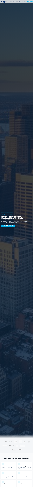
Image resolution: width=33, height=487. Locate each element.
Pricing (17, 1)
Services (6, 1)
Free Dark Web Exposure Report (9, 225)
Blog (22, 1)
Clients (14, 1)
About (20, 1)
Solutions (10, 1)
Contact (25, 1)
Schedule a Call (19, 225)
